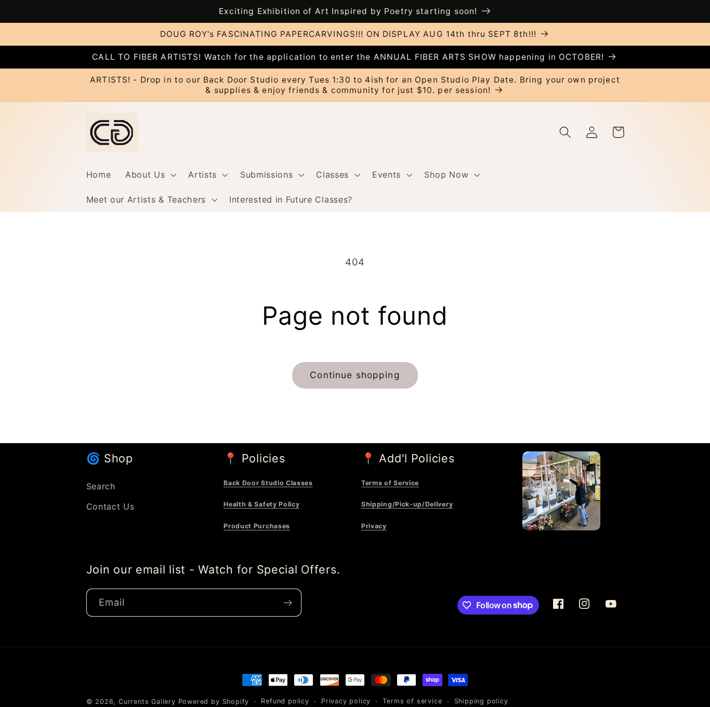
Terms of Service (390, 483)
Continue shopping (355, 374)
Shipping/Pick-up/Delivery (407, 504)
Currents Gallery (147, 701)
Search (101, 486)
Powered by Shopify (213, 701)
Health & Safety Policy (261, 504)
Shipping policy (481, 701)
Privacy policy (346, 701)
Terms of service (412, 701)
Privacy (374, 526)
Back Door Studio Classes (268, 483)
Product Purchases (256, 526)
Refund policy (285, 701)
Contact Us (110, 506)
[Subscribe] (287, 603)
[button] (149, 174)
